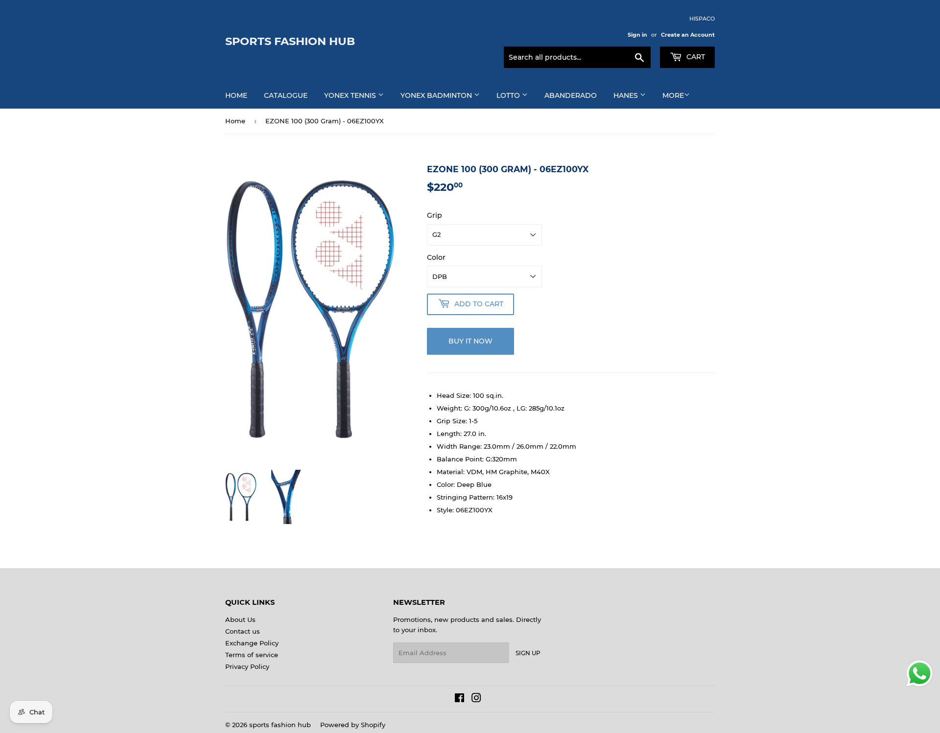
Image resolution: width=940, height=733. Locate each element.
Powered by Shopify (352, 725)
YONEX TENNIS (351, 95)
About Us (240, 619)
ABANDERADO (570, 95)
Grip (434, 215)
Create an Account (688, 34)
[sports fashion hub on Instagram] (476, 699)
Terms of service (251, 655)
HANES (626, 95)
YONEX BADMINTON (437, 95)
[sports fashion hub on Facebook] (459, 699)
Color (436, 257)
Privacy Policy (247, 666)
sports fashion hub (290, 41)
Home (236, 95)
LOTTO (509, 95)
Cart (694, 56)
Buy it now (470, 341)
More (673, 95)
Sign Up (528, 653)
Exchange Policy (252, 643)
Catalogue (285, 95)
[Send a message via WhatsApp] (919, 673)
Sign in (637, 34)
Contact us (242, 631)
